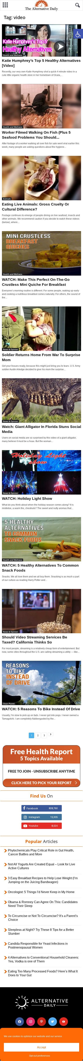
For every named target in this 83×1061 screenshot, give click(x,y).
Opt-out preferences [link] (39, 1055)
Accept (41, 1047)
